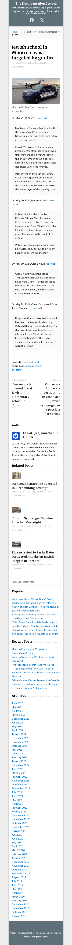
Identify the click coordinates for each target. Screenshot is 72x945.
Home (14, 32)
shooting (16, 369)
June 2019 (17, 884)
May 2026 (17, 707)
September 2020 (21, 826)
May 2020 (17, 842)
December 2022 (20, 765)
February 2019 (19, 900)
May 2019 (17, 888)
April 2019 (17, 892)
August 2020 (19, 830)
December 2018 (20, 904)
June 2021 (17, 796)
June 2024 (17, 722)
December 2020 (20, 815)
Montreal (28, 365)
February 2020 (19, 854)
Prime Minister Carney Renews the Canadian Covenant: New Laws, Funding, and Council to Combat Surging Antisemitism (36, 684)
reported (42, 118)
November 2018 (20, 908)
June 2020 (17, 838)
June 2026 (17, 703)
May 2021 (17, 799)
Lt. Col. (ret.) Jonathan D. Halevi (38, 63)
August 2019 (19, 877)
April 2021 (17, 803)
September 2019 (21, 873)
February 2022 (19, 776)
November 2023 (20, 741)
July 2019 (17, 881)
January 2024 (19, 734)
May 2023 (17, 749)
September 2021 (21, 788)
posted (33, 308)
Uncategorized (31, 361)
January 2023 (19, 761)
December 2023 (20, 737)
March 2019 (18, 896)
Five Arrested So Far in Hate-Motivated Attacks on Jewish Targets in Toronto (33, 557)
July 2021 (17, 792)
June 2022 (17, 768)
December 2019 (20, 861)
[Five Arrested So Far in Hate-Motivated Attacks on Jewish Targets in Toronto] (16, 548)
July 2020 (17, 834)
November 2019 (20, 865)
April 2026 (17, 710)
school (38, 365)
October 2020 (19, 823)
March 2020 (18, 850)
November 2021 (20, 780)
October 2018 (19, 912)
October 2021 (19, 784)
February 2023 (19, 757)
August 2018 (19, 915)
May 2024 (17, 726)
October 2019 (19, 869)
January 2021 (19, 811)
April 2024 (17, 730)
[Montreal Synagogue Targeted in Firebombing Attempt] (16, 479)
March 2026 (18, 714)
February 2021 (19, 807)
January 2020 (19, 857)
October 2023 (19, 745)
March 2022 (18, 772)
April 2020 (17, 846)
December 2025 (20, 718)
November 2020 (20, 819)
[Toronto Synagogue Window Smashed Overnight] (16, 513)
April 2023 (17, 753)
